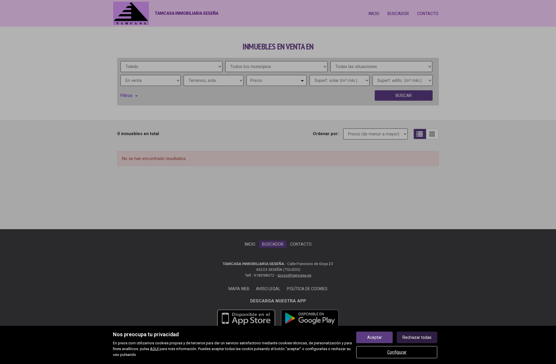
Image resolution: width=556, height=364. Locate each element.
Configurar (397, 352)
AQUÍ (154, 349)
